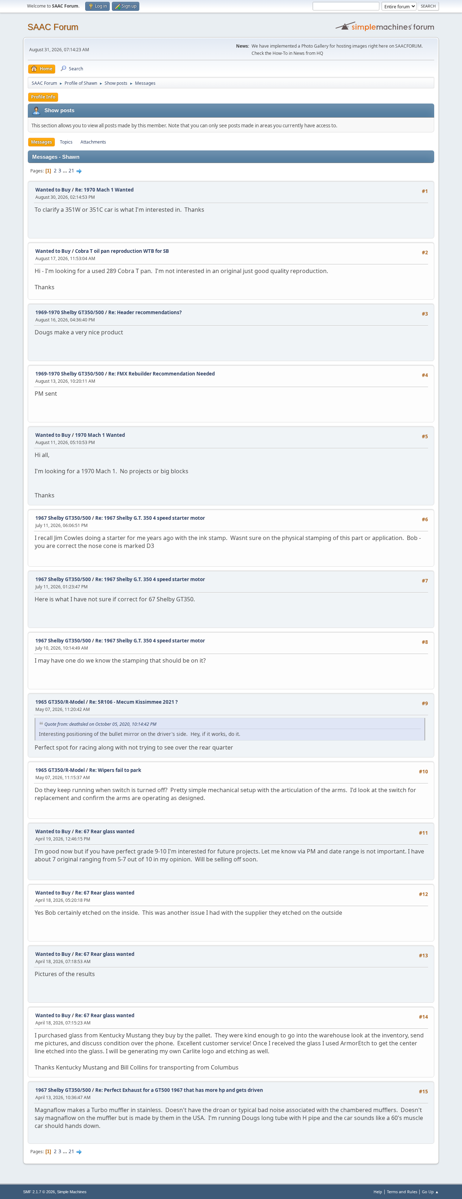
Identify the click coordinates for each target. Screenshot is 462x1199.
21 (71, 170)
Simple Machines (72, 1192)
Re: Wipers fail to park (115, 770)
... (65, 170)
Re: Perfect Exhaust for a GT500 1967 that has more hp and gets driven (179, 1090)
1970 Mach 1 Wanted (100, 435)
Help (378, 1191)
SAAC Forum (52, 27)
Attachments (93, 142)
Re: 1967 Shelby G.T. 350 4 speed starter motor (150, 518)
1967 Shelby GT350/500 (63, 518)
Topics (66, 142)
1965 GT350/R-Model (60, 702)
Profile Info (43, 97)
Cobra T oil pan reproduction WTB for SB (122, 251)
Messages (41, 142)
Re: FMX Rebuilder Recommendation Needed (161, 373)
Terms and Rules (402, 1191)
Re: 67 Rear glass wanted (104, 831)
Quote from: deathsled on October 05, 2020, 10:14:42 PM (100, 724)
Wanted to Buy (53, 189)
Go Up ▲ (430, 1191)
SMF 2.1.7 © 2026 (39, 1192)
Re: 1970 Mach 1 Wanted (104, 189)
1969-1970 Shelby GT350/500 (69, 312)
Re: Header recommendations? (145, 312)
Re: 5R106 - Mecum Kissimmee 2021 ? (133, 702)
